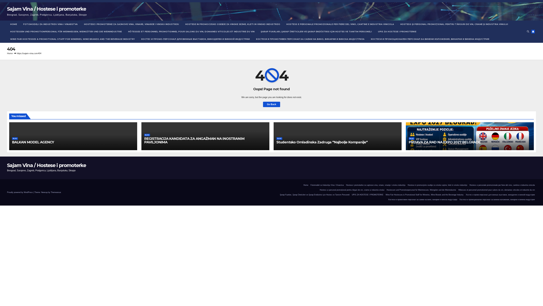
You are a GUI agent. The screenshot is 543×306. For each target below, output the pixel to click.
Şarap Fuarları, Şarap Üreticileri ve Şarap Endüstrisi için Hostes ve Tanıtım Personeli (316, 31)
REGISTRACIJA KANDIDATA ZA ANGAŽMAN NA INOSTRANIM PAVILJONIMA (194, 140)
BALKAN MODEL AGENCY (33, 142)
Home (13, 24)
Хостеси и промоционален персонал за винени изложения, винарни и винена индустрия (430, 39)
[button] (528, 31)
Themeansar (56, 192)
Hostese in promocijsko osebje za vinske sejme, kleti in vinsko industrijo (232, 24)
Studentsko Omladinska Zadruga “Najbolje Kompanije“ (322, 142)
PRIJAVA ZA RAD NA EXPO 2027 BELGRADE (445, 142)
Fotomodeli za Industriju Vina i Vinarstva (50, 24)
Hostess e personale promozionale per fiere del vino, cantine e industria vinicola (340, 24)
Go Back (271, 104)
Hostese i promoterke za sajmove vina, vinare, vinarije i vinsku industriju (131, 24)
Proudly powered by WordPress (20, 192)
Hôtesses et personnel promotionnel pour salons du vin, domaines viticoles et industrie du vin (191, 31)
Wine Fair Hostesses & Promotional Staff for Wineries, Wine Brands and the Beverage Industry (72, 39)
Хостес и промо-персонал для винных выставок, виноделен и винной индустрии (195, 39)
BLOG (15, 138)
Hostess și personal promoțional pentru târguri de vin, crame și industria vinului (454, 24)
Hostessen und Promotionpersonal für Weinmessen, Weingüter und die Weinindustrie (66, 31)
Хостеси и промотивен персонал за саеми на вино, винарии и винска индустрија (310, 39)
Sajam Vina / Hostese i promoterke (46, 9)
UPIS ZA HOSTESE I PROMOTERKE (397, 31)
